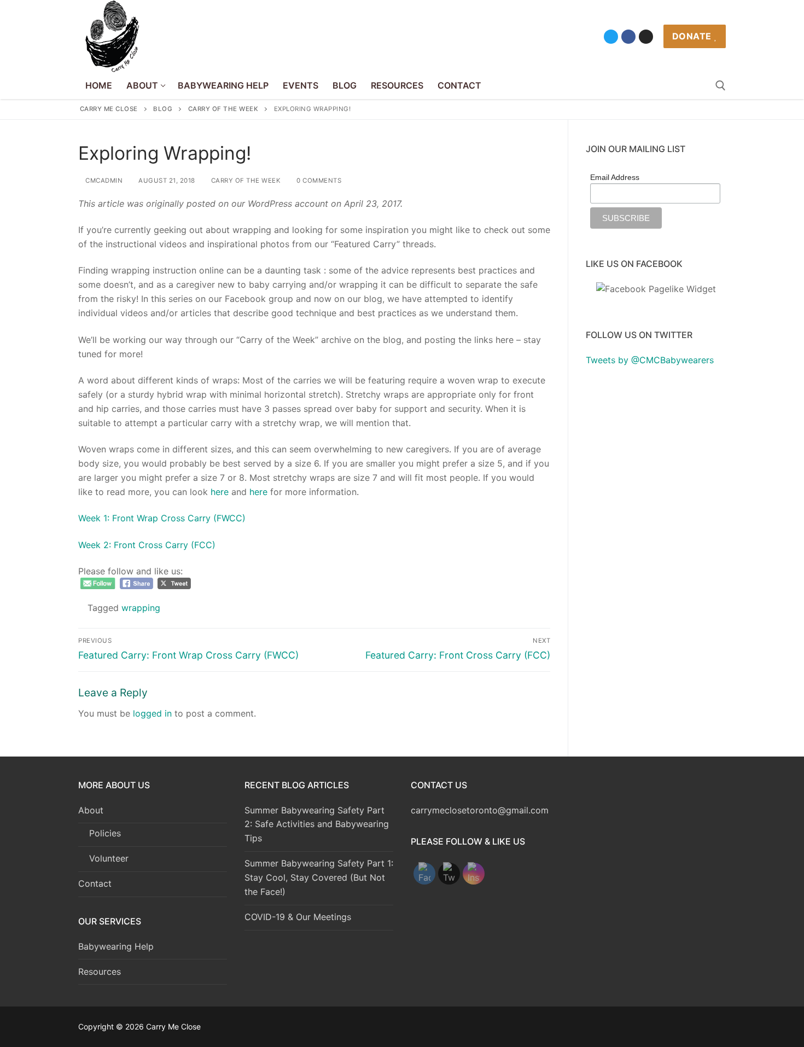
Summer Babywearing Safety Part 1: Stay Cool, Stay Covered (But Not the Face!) (318, 877)
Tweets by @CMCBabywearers (650, 359)
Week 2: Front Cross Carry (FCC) (146, 544)
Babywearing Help (116, 946)
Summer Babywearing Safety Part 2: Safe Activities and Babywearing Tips (316, 824)
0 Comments (318, 180)
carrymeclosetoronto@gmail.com (480, 810)
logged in (152, 713)
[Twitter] (611, 37)
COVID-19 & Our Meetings (297, 916)
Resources (99, 971)
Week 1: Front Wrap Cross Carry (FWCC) (162, 518)
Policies (105, 833)
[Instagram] (646, 37)
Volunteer (109, 858)
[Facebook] (628, 37)
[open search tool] (720, 85)
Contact (95, 883)
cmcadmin (103, 180)
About (90, 810)
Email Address (614, 177)
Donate (692, 36)
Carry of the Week (245, 180)
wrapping (140, 607)
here (220, 491)
